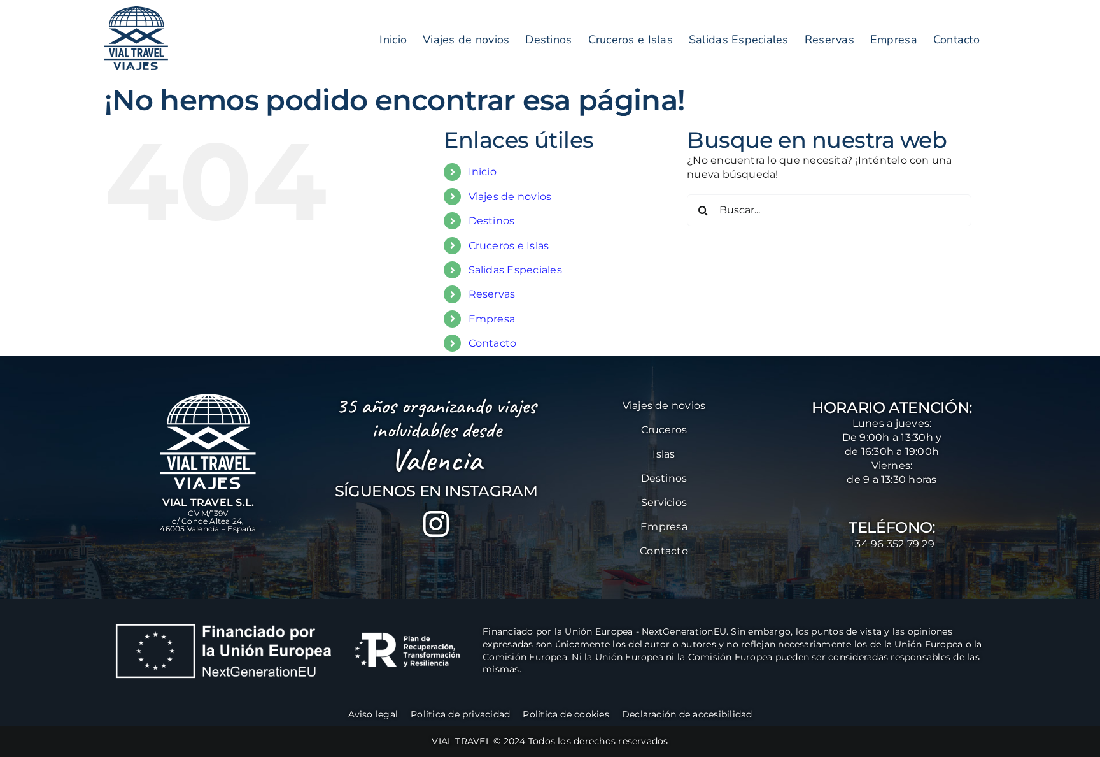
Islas (663, 454)
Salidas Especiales (515, 270)
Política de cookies (566, 714)
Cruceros (664, 430)
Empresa (492, 319)
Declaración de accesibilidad (687, 714)
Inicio (483, 172)
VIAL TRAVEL (461, 741)
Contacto (493, 343)
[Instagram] (436, 524)
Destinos (492, 221)
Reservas (492, 294)
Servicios (664, 502)
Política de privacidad (460, 714)
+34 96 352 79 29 (891, 544)
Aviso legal (373, 714)
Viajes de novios (510, 197)
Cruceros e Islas (509, 246)
